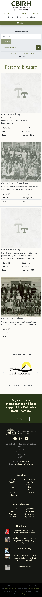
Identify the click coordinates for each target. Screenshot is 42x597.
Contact (15, 14)
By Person (29, 517)
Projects (29, 482)
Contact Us (29, 490)
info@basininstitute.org (23, 464)
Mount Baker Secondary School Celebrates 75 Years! (24, 531)
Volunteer (33, 14)
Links (29, 487)
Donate (24, 14)
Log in (24, 594)
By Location (29, 509)
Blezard (34, 54)
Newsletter (12, 490)
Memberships (12, 495)
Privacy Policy (29, 493)
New (12, 511)
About (6, 14)
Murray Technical (34, 588)
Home (12, 479)
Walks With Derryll (24, 548)
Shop (12, 493)
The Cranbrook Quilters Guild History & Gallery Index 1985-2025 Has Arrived (24, 558)
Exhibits (29, 485)
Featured (12, 514)
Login (20, 17)
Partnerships (29, 479)
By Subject (29, 511)
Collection (12, 509)
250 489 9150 (24, 461)
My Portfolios (30, 17)
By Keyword (29, 514)
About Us (12, 482)
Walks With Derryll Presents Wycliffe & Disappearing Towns (24, 540)
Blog (12, 487)
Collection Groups (11, 54)
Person (25, 54)
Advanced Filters (9, 47)
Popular (12, 517)
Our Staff (12, 485)
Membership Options (21, 419)
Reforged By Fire (24, 565)
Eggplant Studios (10, 588)
